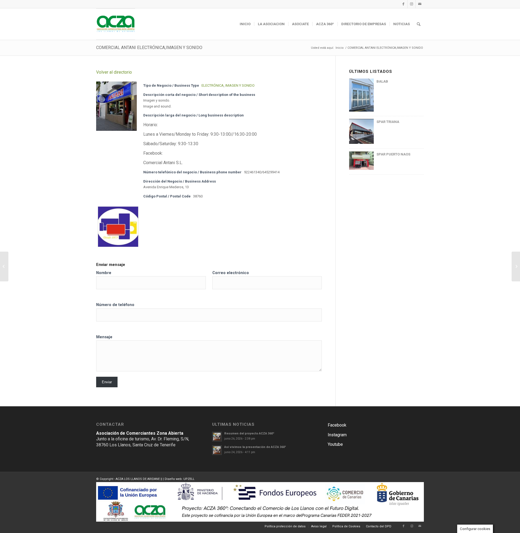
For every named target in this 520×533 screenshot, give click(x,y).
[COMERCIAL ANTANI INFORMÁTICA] (516, 266)
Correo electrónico (230, 272)
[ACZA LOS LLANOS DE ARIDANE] (115, 24)
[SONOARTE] (4, 266)
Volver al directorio (114, 72)
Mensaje (104, 336)
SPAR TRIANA (387, 122)
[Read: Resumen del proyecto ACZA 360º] (217, 436)
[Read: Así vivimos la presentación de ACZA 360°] (217, 450)
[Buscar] (418, 24)
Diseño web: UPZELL (179, 479)
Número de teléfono (115, 304)
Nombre (103, 272)
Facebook (337, 425)
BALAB (382, 81)
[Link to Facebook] (403, 4)
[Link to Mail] (420, 4)
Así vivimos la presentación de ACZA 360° (255, 447)
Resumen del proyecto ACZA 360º (249, 433)
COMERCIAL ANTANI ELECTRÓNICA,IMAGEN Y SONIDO (149, 47)
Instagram (337, 434)
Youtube (335, 444)
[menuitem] (245, 24)
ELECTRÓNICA (213, 85)
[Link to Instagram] (411, 4)
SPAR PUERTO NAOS (393, 154)
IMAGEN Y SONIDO (240, 85)
